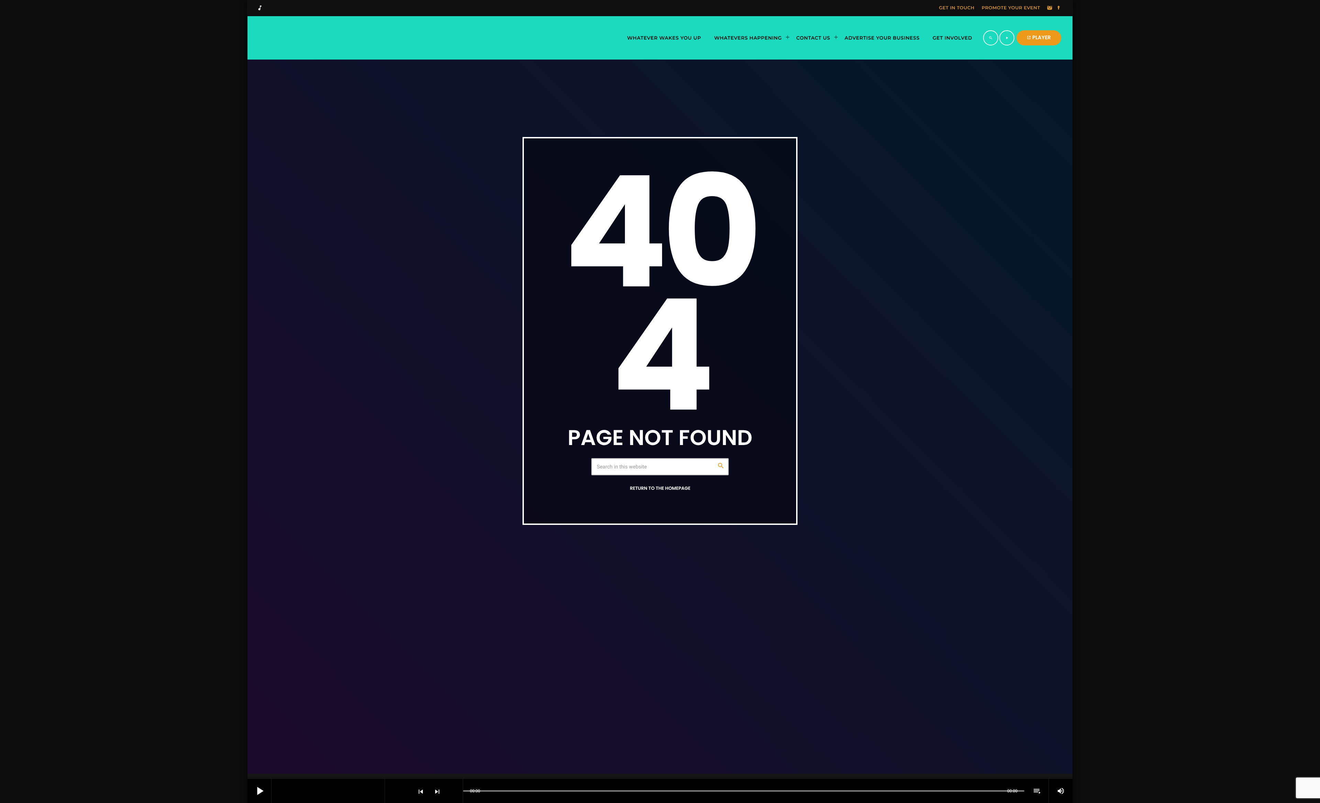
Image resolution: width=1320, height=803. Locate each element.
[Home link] (331, 37)
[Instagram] (1050, 8)
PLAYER (1039, 37)
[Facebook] (1059, 8)
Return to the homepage (660, 488)
